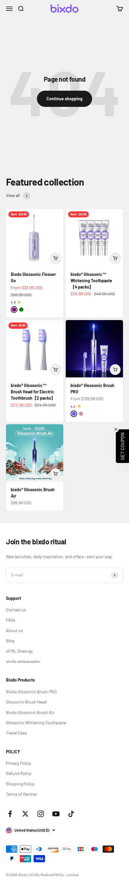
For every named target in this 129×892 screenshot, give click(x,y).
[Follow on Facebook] (10, 814)
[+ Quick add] (55, 258)
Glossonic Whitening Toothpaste (36, 722)
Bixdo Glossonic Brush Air (30, 712)
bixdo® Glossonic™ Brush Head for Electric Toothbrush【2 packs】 (33, 392)
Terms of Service (21, 794)
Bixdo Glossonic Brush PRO (31, 691)
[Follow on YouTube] (56, 814)
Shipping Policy (20, 783)
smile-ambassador (23, 661)
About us (14, 630)
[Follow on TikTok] (71, 814)
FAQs (10, 619)
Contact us (16, 609)
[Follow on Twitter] (25, 814)
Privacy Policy (18, 763)
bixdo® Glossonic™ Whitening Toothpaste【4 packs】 (91, 280)
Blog (10, 640)
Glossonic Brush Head (26, 701)
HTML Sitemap (19, 651)
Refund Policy (18, 773)
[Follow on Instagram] (41, 814)
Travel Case (16, 732)
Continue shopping (64, 98)
